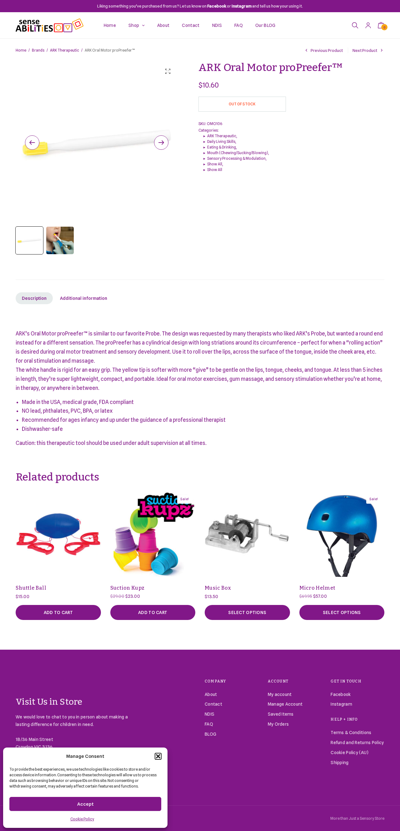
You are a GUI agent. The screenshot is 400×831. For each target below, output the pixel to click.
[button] (158, 756)
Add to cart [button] (58, 612)
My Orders (278, 724)
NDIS (217, 25)
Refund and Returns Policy (357, 742)
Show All (214, 164)
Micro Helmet (317, 588)
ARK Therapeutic (64, 50)
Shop (133, 25)
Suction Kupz (127, 588)
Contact (190, 25)
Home (110, 25)
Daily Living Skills (221, 141)
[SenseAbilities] (49, 25)
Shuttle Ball (31, 588)
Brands (38, 50)
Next (161, 142)
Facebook (341, 694)
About (163, 25)
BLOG (210, 734)
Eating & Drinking (221, 147)
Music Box (218, 588)
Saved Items (281, 714)
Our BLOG (265, 25)
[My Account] (368, 25)
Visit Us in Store (49, 702)
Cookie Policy (82, 819)
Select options (247, 612)
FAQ (238, 25)
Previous (32, 142)
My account (280, 694)
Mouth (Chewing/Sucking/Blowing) (237, 152)
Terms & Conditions (351, 732)
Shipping (339, 762)
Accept (85, 804)
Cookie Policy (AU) (349, 752)
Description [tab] (34, 298)
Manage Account (285, 704)
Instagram (341, 704)
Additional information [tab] (83, 298)
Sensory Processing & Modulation (236, 158)
